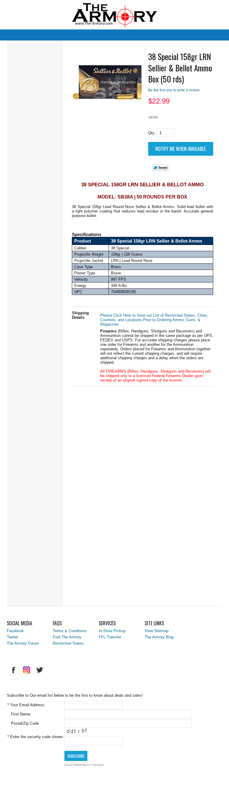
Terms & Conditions (70, 631)
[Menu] (28, 11)
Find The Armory (67, 637)
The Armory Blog (159, 637)
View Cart (200, 10)
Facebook (15, 631)
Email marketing (75, 764)
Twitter (12, 637)
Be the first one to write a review (173, 90)
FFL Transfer (110, 637)
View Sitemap (156, 631)
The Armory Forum (23, 643)
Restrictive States (68, 643)
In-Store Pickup (112, 631)
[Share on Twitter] (160, 169)
